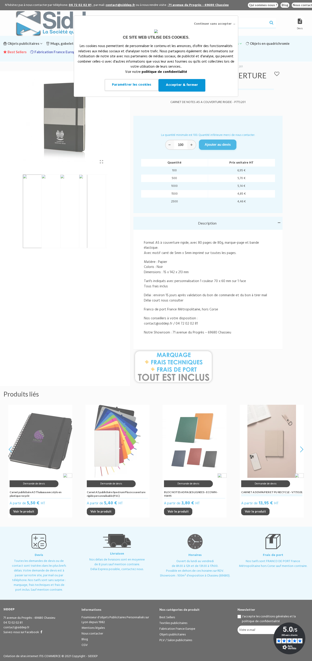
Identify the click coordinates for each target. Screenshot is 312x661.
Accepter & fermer (182, 85)
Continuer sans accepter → (215, 23)
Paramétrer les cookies (131, 85)
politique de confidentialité (164, 72)
